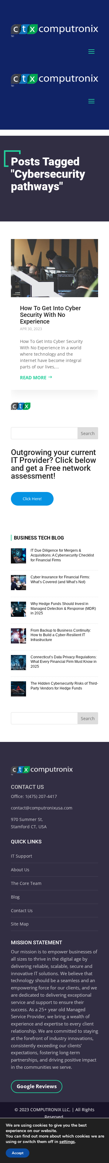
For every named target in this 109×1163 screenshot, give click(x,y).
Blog (15, 897)
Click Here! (32, 498)
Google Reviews (37, 1086)
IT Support (21, 856)
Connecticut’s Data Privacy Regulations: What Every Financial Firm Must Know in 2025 (64, 662)
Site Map (20, 924)
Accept (17, 1153)
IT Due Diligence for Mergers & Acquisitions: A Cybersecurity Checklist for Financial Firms (62, 555)
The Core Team (26, 883)
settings (67, 1142)
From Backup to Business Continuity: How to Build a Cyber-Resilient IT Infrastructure (61, 635)
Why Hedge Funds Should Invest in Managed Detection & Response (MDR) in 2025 (63, 608)
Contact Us (22, 910)
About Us (20, 869)
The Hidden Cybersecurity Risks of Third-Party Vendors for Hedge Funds (64, 685)
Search (88, 433)
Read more (33, 377)
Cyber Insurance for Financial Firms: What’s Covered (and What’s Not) (60, 579)
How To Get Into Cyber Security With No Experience (50, 314)
